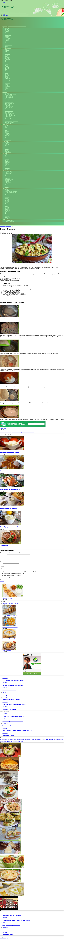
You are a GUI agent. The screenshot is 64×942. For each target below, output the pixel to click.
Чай (6, 126)
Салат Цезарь (8, 116)
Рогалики (7, 199)
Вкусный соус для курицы (8, 470)
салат (7, 741)
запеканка (13, 739)
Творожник (7, 215)
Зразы (6, 69)
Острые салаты (8, 107)
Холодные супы (8, 45)
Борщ (6, 29)
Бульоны (7, 30)
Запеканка (7, 212)
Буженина (7, 59)
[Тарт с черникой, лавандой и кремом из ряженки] (9, 637)
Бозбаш (7, 28)
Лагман (6, 33)
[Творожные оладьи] (9, 649)
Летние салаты (8, 104)
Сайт (1, 568)
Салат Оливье (8, 112)
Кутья (6, 160)
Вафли (6, 189)
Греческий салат (9, 95)
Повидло (7, 144)
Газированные (8, 136)
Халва (6, 169)
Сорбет (6, 166)
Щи (5, 47)
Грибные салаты (9, 96)
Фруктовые (7, 134)
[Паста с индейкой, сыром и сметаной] (12, 868)
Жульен (7, 68)
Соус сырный (8, 174)
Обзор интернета (9, 220)
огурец (44, 739)
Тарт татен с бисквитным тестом (10, 627)
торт (19, 741)
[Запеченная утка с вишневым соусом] (12, 487)
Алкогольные (8, 140)
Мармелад (7, 161)
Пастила (7, 164)
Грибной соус (8, 182)
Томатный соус (8, 177)
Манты (6, 79)
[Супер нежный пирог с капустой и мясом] (9, 770)
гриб (6, 739)
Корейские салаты (9, 97)
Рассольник (7, 38)
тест (17, 741)
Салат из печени (9, 111)
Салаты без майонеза (10, 117)
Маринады (7, 178)
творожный (14, 741)
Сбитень (7, 131)
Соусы (4, 170)
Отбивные (7, 83)
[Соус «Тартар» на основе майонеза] (10, 524)
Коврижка (7, 217)
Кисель (6, 132)
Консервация (8, 152)
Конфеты (7, 159)
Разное (4, 219)
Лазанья (7, 75)
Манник (6, 211)
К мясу (6, 183)
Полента (7, 89)
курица (34, 739)
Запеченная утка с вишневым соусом (11, 489)
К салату (7, 187)
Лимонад (7, 135)
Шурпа (6, 46)
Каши (6, 71)
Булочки (7, 200)
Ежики (6, 66)
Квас (6, 128)
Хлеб (6, 196)
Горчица (7, 181)
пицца (58, 739)
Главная (2, 226)
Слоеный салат (8, 123)
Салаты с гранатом (9, 122)
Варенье (7, 142)
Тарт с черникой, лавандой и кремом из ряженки (13, 638)
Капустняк (7, 31)
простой (1, 741)
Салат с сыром (8, 114)
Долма (6, 65)
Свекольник (7, 39)
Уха (6, 42)
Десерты (4, 153)
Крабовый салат (9, 98)
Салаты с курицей (9, 102)
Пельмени (7, 86)
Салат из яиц (8, 105)
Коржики (7, 190)
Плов (6, 87)
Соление (7, 147)
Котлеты (7, 74)
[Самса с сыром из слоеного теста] (9, 614)
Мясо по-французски (10, 80)
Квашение (7, 151)
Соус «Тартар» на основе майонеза (10, 527)
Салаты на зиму (8, 120)
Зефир (6, 156)
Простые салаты (9, 109)
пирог (52, 739)
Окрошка (7, 36)
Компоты (7, 133)
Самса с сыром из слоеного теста (10, 615)
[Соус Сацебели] (10, 543)
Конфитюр (7, 143)
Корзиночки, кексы (9, 194)
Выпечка (4, 188)
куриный (30, 739)
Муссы (6, 163)
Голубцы (7, 63)
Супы (3, 27)
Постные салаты (9, 108)
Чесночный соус (9, 179)
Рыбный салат (8, 101)
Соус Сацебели (4, 545)
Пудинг (6, 165)
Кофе (6, 127)
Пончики (7, 213)
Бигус (6, 55)
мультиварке (38, 739)
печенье (48, 739)
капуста (19, 739)
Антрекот (7, 50)
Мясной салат (8, 99)
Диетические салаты (9, 103)
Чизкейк (7, 208)
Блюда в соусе (8, 180)
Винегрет (7, 93)
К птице (6, 184)
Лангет (6, 76)
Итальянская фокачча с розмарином (10, 603)
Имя (1, 564)
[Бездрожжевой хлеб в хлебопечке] (9, 909)
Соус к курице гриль (7, 598)
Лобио (6, 77)
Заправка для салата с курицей (9, 452)
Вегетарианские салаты (10, 94)
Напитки (4, 124)
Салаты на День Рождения (11, 118)
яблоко (22, 741)
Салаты (4, 92)
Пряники (7, 204)
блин (0, 739)
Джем (6, 150)
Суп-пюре (7, 41)
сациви (1, 428)
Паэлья (6, 85)
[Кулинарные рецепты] (7, 12)
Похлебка (7, 37)
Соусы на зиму (8, 175)
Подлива (7, 88)
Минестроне (8, 35)
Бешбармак (7, 54)
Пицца (6, 206)
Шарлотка (7, 210)
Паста (6, 84)
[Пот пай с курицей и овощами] (10, 881)
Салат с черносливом (10, 115)
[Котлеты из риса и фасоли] (10, 826)
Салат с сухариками (9, 113)
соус (5, 428)
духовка (9, 739)
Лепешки (7, 203)
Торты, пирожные (9, 193)
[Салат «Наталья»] (10, 756)
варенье (3, 739)
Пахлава (7, 202)
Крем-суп (7, 32)
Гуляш (6, 64)
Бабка (6, 51)
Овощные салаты (9, 106)
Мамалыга (7, 78)
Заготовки (5, 141)
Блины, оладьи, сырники (10, 192)
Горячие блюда (6, 48)
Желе (6, 155)
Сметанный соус (9, 172)
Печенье (7, 197)
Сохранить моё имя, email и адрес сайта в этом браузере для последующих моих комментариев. (24, 571)
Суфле (6, 218)
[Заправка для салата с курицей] (12, 449)
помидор (61, 739)
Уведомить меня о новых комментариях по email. (13, 573)
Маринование (8, 146)
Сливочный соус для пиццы (8, 508)
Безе (6, 154)
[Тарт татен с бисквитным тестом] (9, 626)
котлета (25, 739)
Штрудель (7, 209)
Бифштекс (7, 57)
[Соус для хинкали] (11, 812)
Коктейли (7, 139)
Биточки (7, 56)
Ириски (6, 158)
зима (16, 739)
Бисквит (7, 201)
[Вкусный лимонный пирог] (12, 895)
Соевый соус (8, 173)
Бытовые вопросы (9, 221)
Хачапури (7, 207)
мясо (42, 739)
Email (1, 566)
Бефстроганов (8, 52)
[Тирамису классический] (9, 784)
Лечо (6, 145)
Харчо (6, 44)
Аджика (6, 149)
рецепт (4, 741)
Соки (6, 137)
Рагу (6, 90)
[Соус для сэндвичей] (10, 840)
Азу (6, 49)
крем (28, 739)
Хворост (7, 198)
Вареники (7, 60)
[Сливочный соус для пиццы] (12, 505)
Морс (6, 130)
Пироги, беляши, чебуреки (11, 191)
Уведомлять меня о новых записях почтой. (11, 575)
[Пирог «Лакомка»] (10, 854)
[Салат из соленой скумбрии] (9, 798)
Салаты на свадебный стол (11, 121)
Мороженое (7, 162)
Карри (6, 70)
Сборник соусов (8, 171)
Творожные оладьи (6, 650)
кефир (22, 739)
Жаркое (7, 67)
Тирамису (7, 168)
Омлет (6, 82)
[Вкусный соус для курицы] (12, 468)
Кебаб (6, 73)
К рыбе (6, 185)
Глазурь (7, 216)
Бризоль (7, 58)
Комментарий (3, 561)
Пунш (6, 125)
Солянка (7, 40)
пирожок (55, 739)
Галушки (7, 61)
